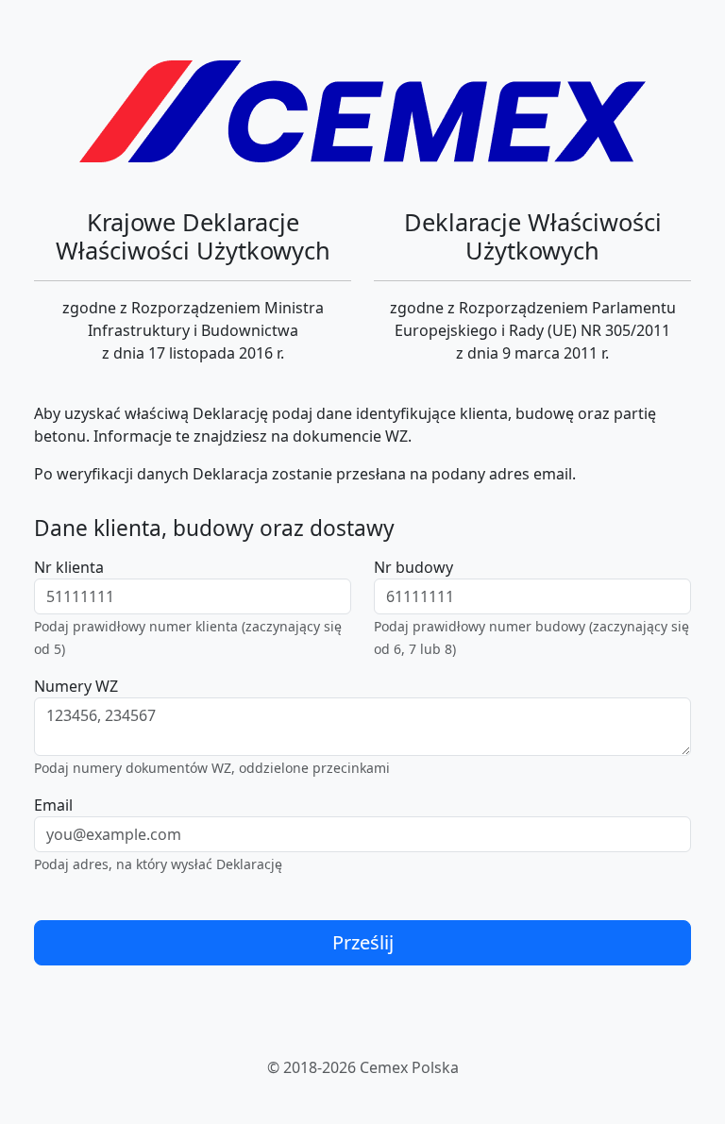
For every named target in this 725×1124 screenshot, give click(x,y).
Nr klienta (69, 567)
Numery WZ (76, 686)
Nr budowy (413, 567)
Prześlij (363, 942)
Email (53, 805)
